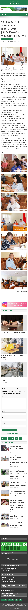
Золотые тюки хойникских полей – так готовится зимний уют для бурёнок (18, 493)
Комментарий (6, 397)
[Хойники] (14, 546)
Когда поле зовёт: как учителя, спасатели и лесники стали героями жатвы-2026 (18, 524)
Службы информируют (6, 38)
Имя (4, 411)
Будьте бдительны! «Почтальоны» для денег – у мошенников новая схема (18, 448)
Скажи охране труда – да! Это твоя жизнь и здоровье (12, 356)
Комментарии (5, 43)
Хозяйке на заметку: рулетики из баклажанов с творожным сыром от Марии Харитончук (18, 484)
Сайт (3, 423)
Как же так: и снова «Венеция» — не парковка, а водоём (13, 379)
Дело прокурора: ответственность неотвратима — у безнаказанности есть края (14, 333)
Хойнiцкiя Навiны (13, 41)
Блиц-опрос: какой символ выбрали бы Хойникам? (17, 515)
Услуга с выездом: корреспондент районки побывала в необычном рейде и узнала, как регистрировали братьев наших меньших (18, 473)
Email (4, 417)
